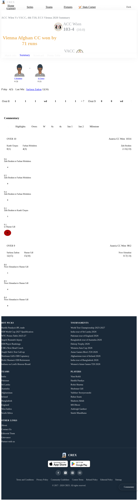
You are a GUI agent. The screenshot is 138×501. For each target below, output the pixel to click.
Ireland (4, 396)
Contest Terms (77, 480)
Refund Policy (92, 480)
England (5, 405)
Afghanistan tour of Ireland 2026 (85, 356)
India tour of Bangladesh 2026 (84, 360)
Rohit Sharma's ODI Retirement (15, 360)
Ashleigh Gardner (79, 409)
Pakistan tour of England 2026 (84, 336)
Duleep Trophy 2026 (80, 344)
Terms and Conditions (25, 480)
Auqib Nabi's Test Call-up (13, 352)
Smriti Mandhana (79, 413)
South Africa (7, 413)
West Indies (6, 409)
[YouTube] (79, 473)
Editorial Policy (106, 480)
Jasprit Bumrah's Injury (11, 340)
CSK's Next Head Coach (12, 348)
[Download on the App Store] (58, 463)
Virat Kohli (76, 376)
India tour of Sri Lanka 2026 (83, 331)
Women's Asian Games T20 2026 (85, 364)
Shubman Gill (77, 388)
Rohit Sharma (77, 384)
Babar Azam (76, 396)
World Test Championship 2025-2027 (88, 327)
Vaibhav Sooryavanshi (81, 392)
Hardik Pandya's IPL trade (13, 327)
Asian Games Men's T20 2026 (84, 352)
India (3, 376)
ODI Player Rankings (11, 344)
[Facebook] (58, 473)
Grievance (6, 437)
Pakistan (5, 380)
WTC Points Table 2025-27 (13, 336)
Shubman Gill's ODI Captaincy (15, 356)
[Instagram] (72, 473)
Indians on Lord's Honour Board (15, 364)
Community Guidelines (60, 480)
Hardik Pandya (77, 380)
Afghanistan (6, 392)
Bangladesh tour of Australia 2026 (86, 340)
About (4, 425)
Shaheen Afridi (77, 401)
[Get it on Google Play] (80, 463)
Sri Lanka (5, 384)
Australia (5, 388)
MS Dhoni (75, 405)
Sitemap (118, 480)
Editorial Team (8, 433)
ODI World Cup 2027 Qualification (17, 331)
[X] (65, 473)
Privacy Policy (42, 480)
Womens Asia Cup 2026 (81, 348)
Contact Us (6, 429)
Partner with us (8, 441)
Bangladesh (6, 401)
